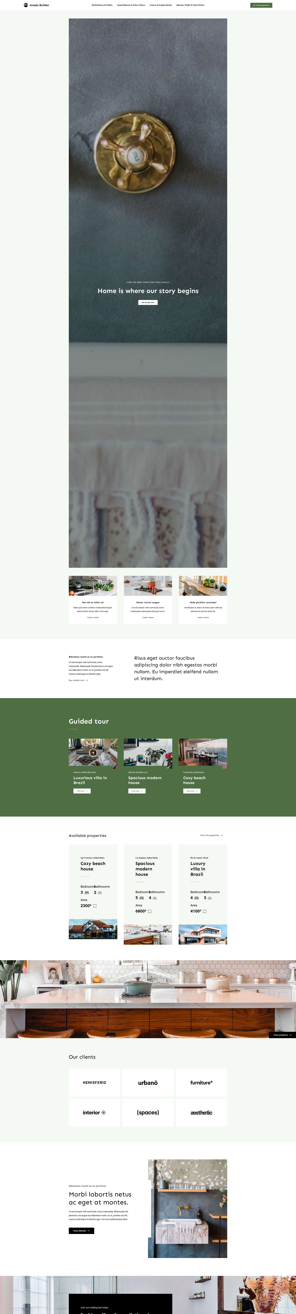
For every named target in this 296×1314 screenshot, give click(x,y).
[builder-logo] (36, 4)
